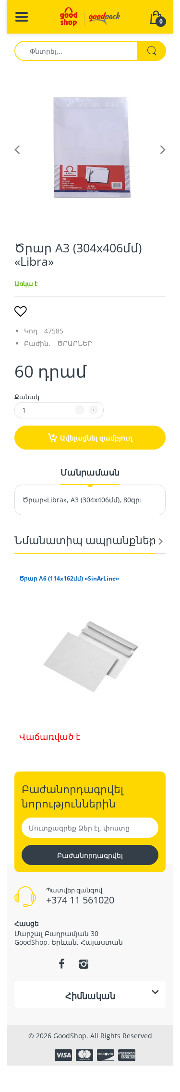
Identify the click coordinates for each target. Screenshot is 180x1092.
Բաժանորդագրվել (90, 855)
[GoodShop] (90, 16)
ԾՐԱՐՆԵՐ (74, 343)
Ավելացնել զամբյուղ (96, 437)
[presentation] (151, 541)
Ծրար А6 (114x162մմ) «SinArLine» (69, 578)
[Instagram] (84, 964)
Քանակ (26, 396)
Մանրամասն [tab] (90, 472)
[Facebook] (62, 964)
